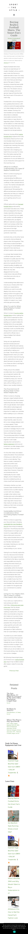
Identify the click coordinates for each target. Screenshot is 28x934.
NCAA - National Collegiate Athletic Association (14, 730)
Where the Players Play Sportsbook (14, 720)
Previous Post (14, 671)
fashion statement (9, 444)
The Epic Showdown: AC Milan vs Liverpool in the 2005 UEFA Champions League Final (14, 697)
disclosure (6, 62)
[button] (14, 15)
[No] (26, 928)
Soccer (10, 38)
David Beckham (11, 712)
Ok (14, 931)
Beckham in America (11, 709)
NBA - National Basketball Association (13, 726)
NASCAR (14, 725)
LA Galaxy (18, 712)
